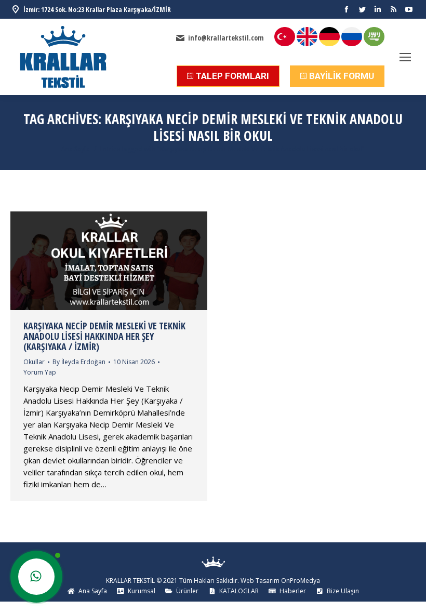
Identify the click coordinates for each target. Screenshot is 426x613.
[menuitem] (87, 591)
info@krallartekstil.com (226, 38)
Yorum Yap (39, 372)
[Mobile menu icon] (405, 57)
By (78, 361)
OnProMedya (300, 580)
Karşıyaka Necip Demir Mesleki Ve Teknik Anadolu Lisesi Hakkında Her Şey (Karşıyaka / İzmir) (104, 336)
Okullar (34, 361)
